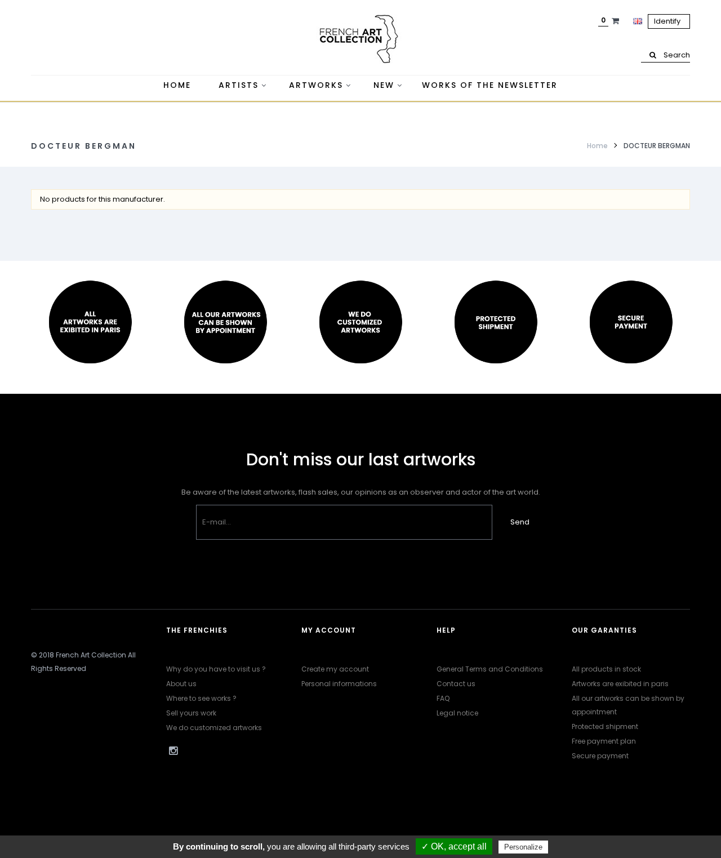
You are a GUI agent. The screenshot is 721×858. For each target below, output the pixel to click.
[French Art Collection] (360, 39)
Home (597, 145)
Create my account (335, 669)
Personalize (523, 847)
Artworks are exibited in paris (620, 683)
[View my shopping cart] (617, 21)
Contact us (456, 683)
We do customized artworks (214, 727)
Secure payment (600, 756)
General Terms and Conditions (490, 669)
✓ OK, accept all (454, 846)
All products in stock (606, 669)
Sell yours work (191, 713)
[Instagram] (173, 751)
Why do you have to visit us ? (216, 669)
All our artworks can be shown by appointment (628, 705)
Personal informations (339, 683)
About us (181, 683)
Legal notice (457, 713)
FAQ (443, 698)
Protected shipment (605, 726)
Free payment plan (604, 741)
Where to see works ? (201, 698)
